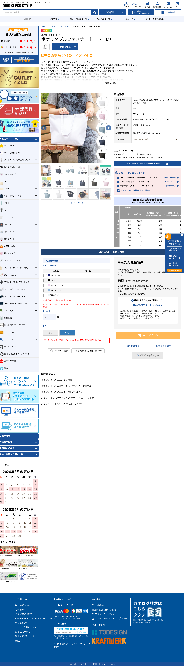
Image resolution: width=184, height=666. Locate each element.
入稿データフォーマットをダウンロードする (145, 163)
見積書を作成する (131, 346)
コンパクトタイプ (89, 398)
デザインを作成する (149, 355)
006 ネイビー (55, 275)
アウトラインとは (168, 182)
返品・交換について (25, 636)
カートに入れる (150, 335)
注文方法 (54, 19)
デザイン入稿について (26, 627)
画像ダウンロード (76, 203)
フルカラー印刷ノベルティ (70, 392)
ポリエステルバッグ (75, 404)
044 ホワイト (55, 295)
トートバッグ (56, 404)
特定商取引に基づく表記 (104, 610)
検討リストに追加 (61, 351)
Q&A (17, 641)
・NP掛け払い (60, 624)
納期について (21, 623)
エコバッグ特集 (64, 380)
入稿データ (128, 19)
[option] (76, 128)
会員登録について (23, 614)
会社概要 (99, 605)
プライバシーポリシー (105, 614)
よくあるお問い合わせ (154, 19)
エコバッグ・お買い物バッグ (64, 398)
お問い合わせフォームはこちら (149, 305)
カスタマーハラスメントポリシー (110, 618)
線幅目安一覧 (170, 177)
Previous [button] (44, 128)
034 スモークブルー (57, 290)
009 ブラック (55, 280)
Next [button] (108, 128)
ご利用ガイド (29, 19)
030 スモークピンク (57, 285)
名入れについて (103, 19)
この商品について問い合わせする (90, 351)
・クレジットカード (63, 605)
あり (50, 333)
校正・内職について (78, 19)
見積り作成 (65, 47)
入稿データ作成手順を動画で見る (135, 190)
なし (67, 333)
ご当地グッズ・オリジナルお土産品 (74, 386)
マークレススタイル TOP (51, 26)
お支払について (22, 632)
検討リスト (45, 48)
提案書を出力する (164, 346)
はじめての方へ (22, 605)
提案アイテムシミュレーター (143, 12)
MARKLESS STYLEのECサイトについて (34, 618)
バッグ (67, 26)
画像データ (171, 186)
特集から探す (47, 380)
